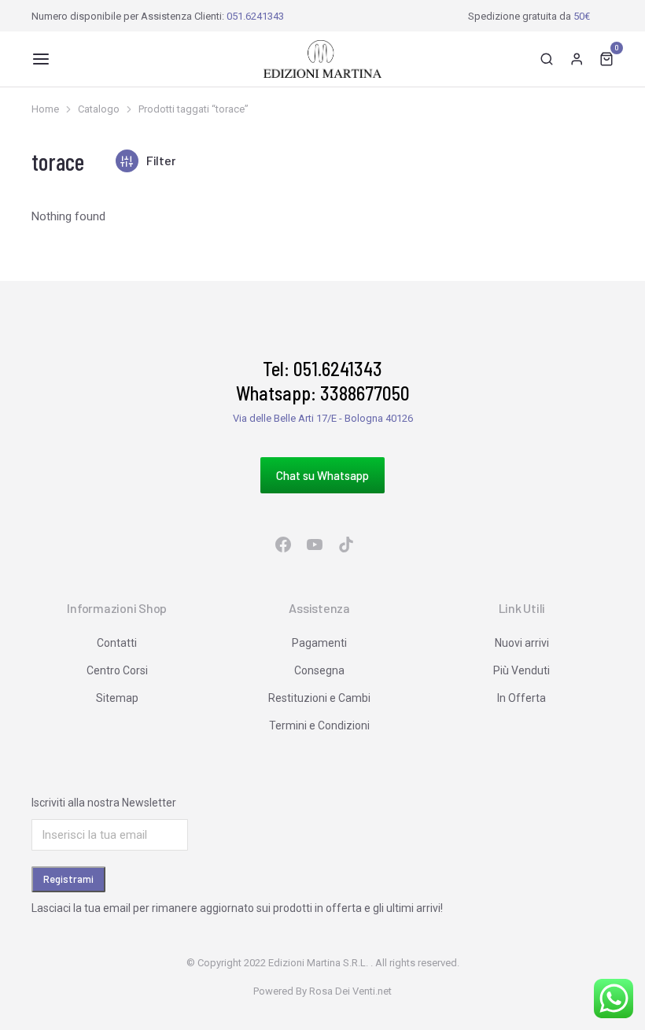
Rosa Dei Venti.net (350, 991)
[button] (40, 59)
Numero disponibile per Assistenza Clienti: (157, 16)
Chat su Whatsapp (322, 475)
